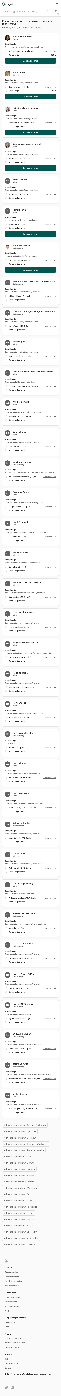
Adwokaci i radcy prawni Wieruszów (20, 1188)
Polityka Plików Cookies (15, 1343)
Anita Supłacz (20, 72)
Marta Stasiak (19, 703)
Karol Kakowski (20, 552)
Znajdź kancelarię (12, 1277)
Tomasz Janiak (20, 210)
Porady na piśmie (12, 1286)
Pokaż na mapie (49, 51)
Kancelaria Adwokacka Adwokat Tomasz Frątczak (34, 371)
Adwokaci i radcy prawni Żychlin (18, 1194)
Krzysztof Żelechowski (24, 612)
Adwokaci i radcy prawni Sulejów (19, 1225)
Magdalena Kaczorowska (25, 642)
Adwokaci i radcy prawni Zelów (18, 1200)
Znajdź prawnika (11, 1272)
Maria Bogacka (20, 673)
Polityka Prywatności (13, 1338)
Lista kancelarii (11, 1302)
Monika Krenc (19, 763)
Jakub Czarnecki (21, 522)
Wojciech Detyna (21, 245)
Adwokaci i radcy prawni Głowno (19, 1162)
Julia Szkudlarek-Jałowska (26, 108)
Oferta (7, 1327)
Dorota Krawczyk (21, 432)
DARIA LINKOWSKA (22, 1034)
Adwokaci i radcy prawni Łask (17, 1156)
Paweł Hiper (19, 341)
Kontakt (8, 1368)
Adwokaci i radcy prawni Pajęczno (19, 1219)
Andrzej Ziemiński (21, 402)
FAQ (6, 1359)
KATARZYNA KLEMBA (23, 943)
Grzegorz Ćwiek (21, 492)
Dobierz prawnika (12, 1306)
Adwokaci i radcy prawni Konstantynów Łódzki (26, 1144)
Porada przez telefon (13, 1281)
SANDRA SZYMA (20, 1064)
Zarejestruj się (10, 1322)
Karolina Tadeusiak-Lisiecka (27, 582)
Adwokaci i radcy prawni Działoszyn (20, 1231)
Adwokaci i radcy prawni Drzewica (19, 1244)
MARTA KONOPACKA (23, 1004)
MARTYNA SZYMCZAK (23, 974)
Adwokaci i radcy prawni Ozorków (20, 1137)
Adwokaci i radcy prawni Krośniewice (21, 1238)
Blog (7, 1311)
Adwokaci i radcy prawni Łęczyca (19, 1169)
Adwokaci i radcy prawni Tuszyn (18, 1213)
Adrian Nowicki (20, 1094)
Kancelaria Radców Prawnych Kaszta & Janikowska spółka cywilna (34, 281)
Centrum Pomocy (12, 1363)
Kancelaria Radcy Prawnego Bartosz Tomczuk (34, 311)
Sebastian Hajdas (21, 823)
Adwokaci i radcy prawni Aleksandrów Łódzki (25, 1125)
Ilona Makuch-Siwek (23, 36)
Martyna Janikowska (23, 733)
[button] (57, 4)
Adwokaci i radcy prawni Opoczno (20, 1131)
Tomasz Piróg (19, 853)
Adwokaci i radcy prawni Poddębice (20, 1206)
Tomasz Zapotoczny (23, 883)
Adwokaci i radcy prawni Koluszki (19, 1175)
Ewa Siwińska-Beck (22, 462)
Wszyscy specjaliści (13, 1297)
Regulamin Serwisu (12, 1347)
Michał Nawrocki (21, 179)
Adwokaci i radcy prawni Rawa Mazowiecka (24, 1150)
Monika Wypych (21, 793)
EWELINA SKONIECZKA (24, 913)
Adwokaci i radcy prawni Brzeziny (19, 1181)
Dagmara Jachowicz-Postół (27, 144)
